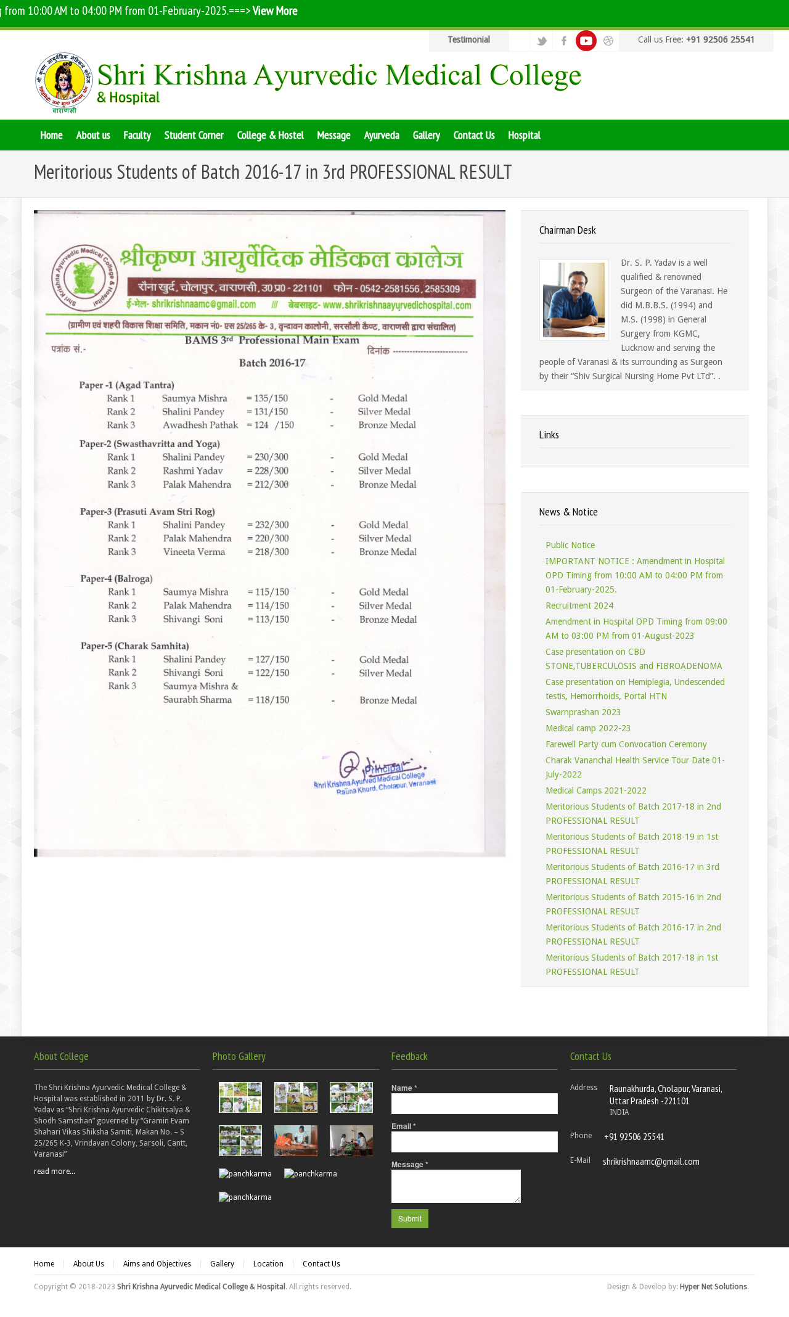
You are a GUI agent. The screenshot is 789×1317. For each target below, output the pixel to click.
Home (44, 1264)
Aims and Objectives (157, 1264)
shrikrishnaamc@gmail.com (651, 1161)
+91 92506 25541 (634, 1136)
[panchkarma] (295, 1140)
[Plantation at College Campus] (240, 1097)
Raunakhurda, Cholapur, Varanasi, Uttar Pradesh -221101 (666, 1094)
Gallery (222, 1264)
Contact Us (321, 1264)
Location (268, 1264)
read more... (54, 1171)
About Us (88, 1264)
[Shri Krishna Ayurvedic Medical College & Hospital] (311, 82)
